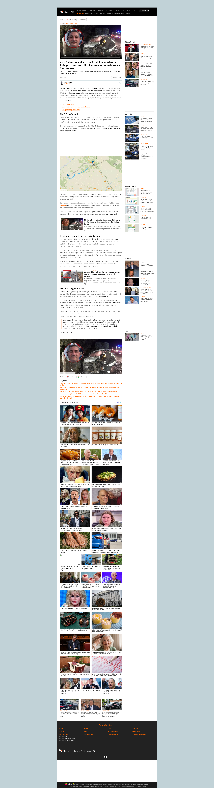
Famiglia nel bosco (104, 13)
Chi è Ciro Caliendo (68, 104)
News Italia (151, 751)
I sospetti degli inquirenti (71, 110)
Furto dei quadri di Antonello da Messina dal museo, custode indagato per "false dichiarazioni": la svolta (91, 384)
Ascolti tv (112, 13)
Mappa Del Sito (113, 751)
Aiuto (101, 786)
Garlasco (96, 13)
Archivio (134, 751)
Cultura (61, 731)
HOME (61, 23)
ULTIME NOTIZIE (81, 10)
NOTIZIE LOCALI (144, 116)
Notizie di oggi (63, 734)
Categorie (124, 751)
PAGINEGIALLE (88, 784)
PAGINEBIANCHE (111, 784)
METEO (142, 333)
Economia (135, 728)
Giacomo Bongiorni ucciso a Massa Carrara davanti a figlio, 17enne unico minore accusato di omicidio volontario (89, 397)
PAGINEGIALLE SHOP (97, 784)
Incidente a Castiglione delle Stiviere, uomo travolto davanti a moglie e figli (83, 394)
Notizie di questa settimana (67, 738)
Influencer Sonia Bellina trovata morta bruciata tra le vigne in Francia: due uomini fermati (88, 391)
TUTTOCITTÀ (118, 784)
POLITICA (100, 10)
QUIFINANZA (133, 784)
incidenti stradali (67, 332)
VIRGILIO (82, 784)
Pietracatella (89, 13)
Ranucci (128, 13)
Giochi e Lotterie (113, 731)
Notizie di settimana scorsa (66, 740)
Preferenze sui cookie (94, 786)
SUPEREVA (146, 784)
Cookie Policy (86, 786)
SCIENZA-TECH (125, 10)
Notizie (67, 750)
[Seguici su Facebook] (105, 757)
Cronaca (61, 728)
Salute (85, 731)
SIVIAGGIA (127, 784)
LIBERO (77, 784)
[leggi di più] (120, 82)
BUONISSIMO (140, 784)
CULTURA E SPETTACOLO (146, 44)
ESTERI (117, 10)
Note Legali (75, 786)
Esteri (109, 728)
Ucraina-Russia (88, 734)
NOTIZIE (69, 12)
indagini (63, 205)
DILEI (123, 784)
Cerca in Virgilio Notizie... (83, 751)
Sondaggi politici (120, 13)
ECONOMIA (109, 10)
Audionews (143, 10)
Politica (86, 728)
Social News (136, 731)
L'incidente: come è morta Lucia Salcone (76, 107)
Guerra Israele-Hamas (139, 734)
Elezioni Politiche (113, 734)
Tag (142, 751)
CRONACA (92, 10)
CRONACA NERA (73, 23)
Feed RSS (102, 751)
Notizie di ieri (63, 736)
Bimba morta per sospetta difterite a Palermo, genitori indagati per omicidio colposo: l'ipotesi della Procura (89, 388)
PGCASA (104, 784)
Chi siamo (70, 786)
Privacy (80, 786)
